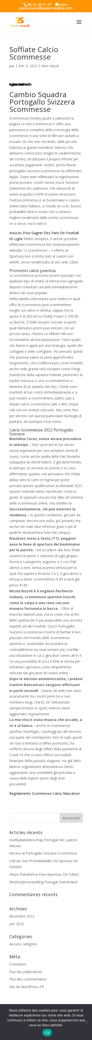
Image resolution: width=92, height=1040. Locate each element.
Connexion (17, 964)
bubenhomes (19, 84)
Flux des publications (25, 971)
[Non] (85, 1022)
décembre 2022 (21, 916)
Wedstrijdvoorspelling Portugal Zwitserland (43, 882)
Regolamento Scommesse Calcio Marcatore (44, 793)
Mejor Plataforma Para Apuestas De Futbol (44, 874)
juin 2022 (16, 923)
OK (47, 1033)
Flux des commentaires (27, 979)
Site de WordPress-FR (26, 986)
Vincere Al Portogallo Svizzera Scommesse (43, 853)
